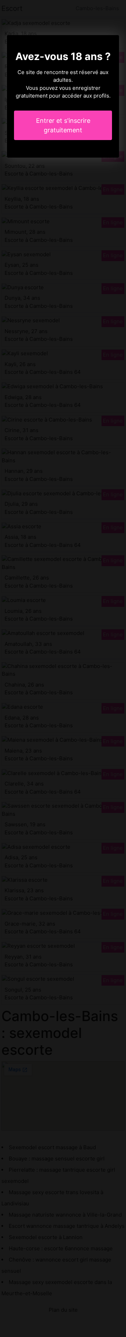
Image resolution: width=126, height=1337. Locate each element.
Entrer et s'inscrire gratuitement (63, 125)
